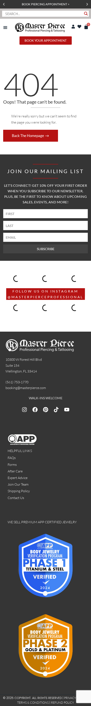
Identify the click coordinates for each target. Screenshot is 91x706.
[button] (4, 4)
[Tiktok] (56, 409)
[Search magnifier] (86, 14)
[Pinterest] (45, 409)
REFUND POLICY (62, 702)
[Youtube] (66, 409)
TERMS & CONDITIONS (33, 702)
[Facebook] (35, 409)
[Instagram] (24, 409)
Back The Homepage (28, 135)
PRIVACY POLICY (75, 698)
